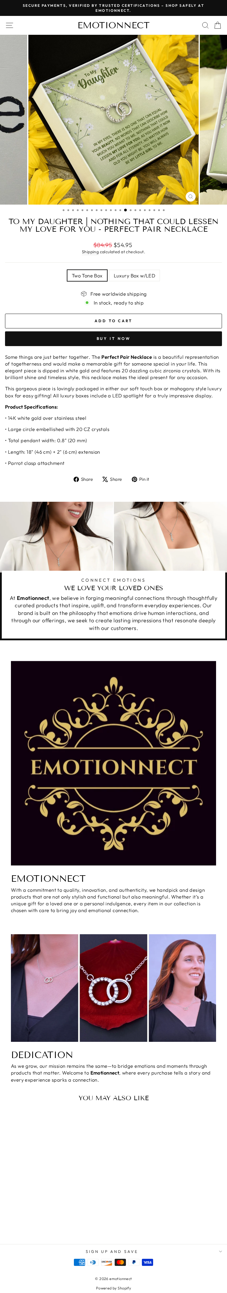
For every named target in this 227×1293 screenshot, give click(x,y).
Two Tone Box (87, 275)
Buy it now (114, 338)
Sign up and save (112, 1251)
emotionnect (113, 25)
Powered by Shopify (113, 1288)
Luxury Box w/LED (134, 275)
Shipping (90, 251)
